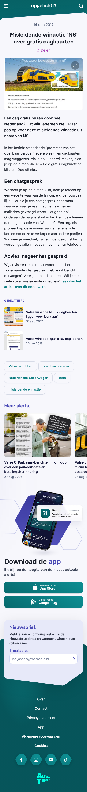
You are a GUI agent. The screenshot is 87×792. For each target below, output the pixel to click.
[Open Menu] (6, 6)
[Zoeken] (81, 6)
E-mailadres (19, 651)
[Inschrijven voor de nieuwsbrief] (73, 658)
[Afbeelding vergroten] (75, 65)
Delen (45, 50)
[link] (43, 5)
